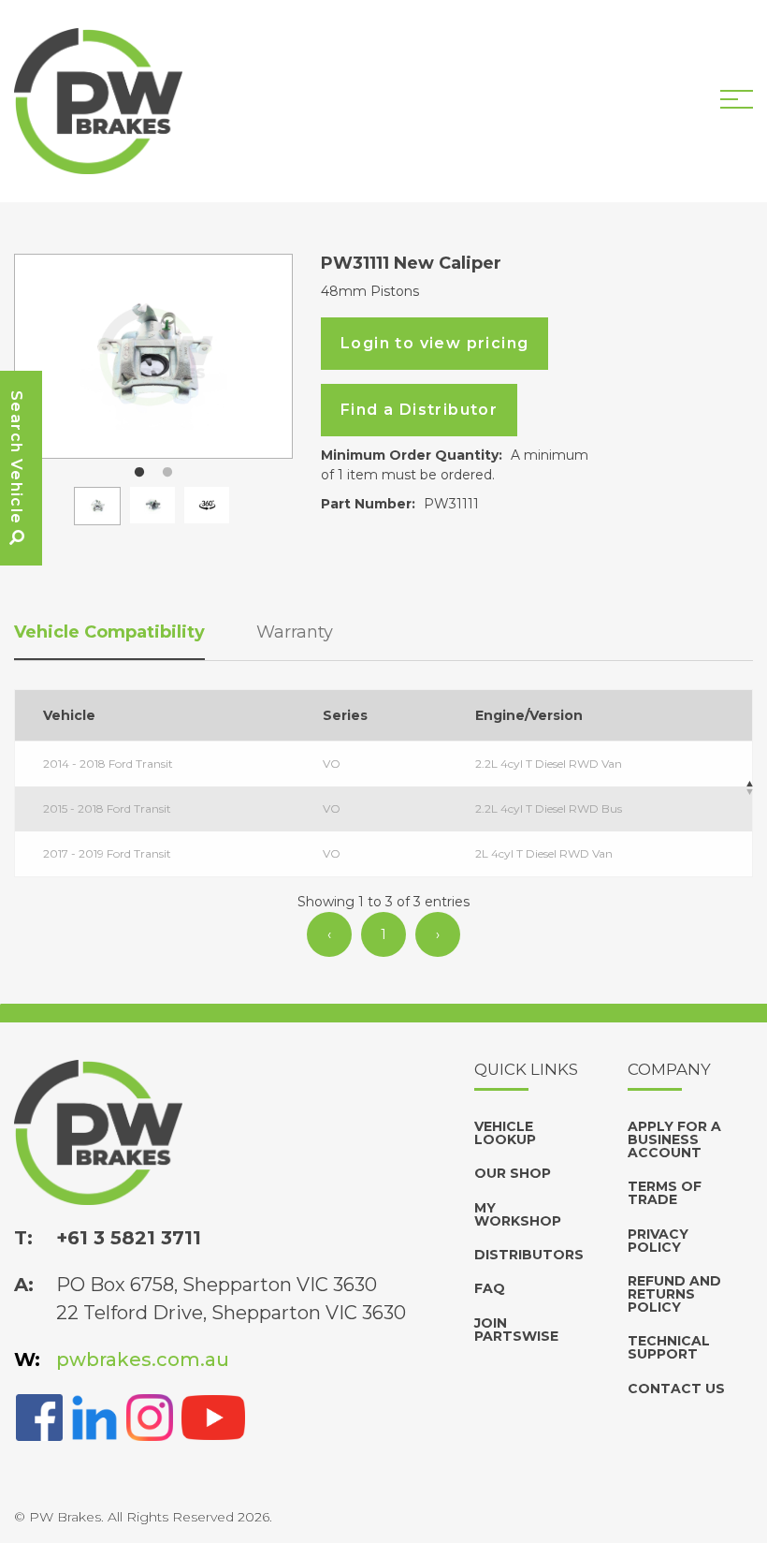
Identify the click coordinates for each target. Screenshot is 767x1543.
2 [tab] (167, 472)
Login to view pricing (434, 343)
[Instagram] (149, 1416)
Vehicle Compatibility (109, 632)
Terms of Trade (665, 1193)
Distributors (529, 1254)
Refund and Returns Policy (674, 1293)
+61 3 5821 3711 (128, 1238)
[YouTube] (213, 1416)
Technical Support (669, 1347)
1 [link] (383, 934)
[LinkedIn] (94, 1416)
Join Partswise (516, 1330)
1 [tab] (139, 472)
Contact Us (676, 1388)
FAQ (489, 1288)
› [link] (438, 934)
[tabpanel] (153, 356)
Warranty (294, 632)
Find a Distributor (419, 410)
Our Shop (512, 1173)
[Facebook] (39, 1416)
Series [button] (345, 715)
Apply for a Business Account (674, 1139)
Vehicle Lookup (505, 1133)
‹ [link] (329, 934)
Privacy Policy (658, 1241)
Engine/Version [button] (529, 715)
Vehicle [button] (69, 715)
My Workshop (517, 1214)
